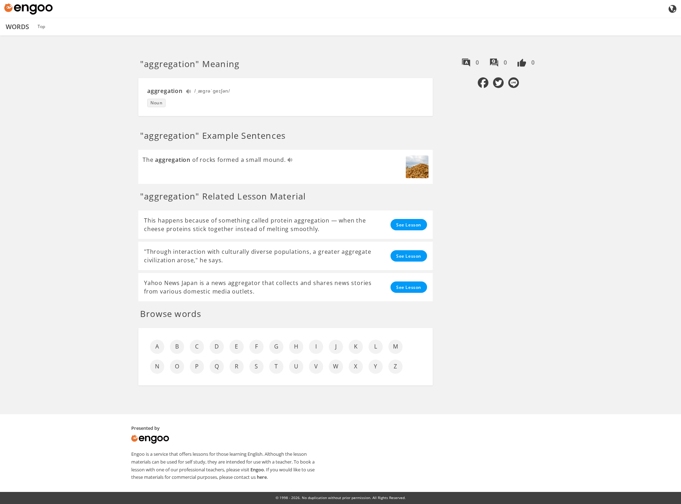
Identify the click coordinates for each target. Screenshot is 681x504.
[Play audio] (189, 92)
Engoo (257, 469)
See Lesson (408, 225)
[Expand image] (417, 166)
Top (41, 26)
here (262, 477)
